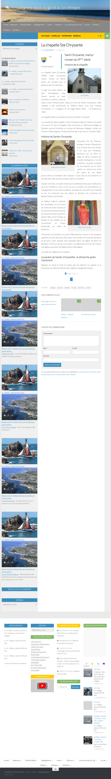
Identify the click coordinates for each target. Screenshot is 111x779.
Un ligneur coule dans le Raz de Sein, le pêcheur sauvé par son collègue (15, 633)
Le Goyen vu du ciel (8, 501)
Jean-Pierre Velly (36, 665)
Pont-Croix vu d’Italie (9, 427)
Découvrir (58, 25)
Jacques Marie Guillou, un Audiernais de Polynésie (68, 633)
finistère (74, 287)
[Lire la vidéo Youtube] (42, 685)
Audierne (60, 666)
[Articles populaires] (92, 664)
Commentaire (48, 333)
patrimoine (81, 287)
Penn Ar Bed (35, 655)
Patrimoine (67, 36)
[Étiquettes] (104, 664)
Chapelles (55, 36)
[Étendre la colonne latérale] (107, 36)
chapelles (67, 287)
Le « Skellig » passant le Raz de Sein (100, 707)
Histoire (95, 25)
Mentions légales (31, 772)
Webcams (13, 25)
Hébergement (39, 25)
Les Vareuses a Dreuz (88, 314)
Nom (45, 348)
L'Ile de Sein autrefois (38, 660)
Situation (16, 30)
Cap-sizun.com (36, 642)
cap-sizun (59, 287)
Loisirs (49, 25)
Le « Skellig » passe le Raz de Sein (13, 196)
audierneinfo (49, 50)
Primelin (77, 36)
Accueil (6, 25)
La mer (86, 25)
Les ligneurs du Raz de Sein (40, 644)
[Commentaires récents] (98, 664)
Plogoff (100, 721)
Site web (46, 356)
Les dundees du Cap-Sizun (40, 657)
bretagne (52, 287)
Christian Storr (64, 641)
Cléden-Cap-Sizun (37, 647)
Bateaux (103, 716)
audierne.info (8, 774)
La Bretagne (35, 662)
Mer (101, 742)
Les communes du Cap (73, 25)
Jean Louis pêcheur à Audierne (16, 663)
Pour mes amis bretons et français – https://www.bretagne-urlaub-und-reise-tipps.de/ (68, 661)
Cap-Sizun (45, 36)
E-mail (75, 348)
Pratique (6, 30)
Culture (96, 742)
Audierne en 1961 (8, 354)
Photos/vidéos (25, 25)
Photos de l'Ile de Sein (38, 652)
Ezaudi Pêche (35, 649)
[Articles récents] (86, 664)
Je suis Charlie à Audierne (10, 574)
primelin (88, 287)
